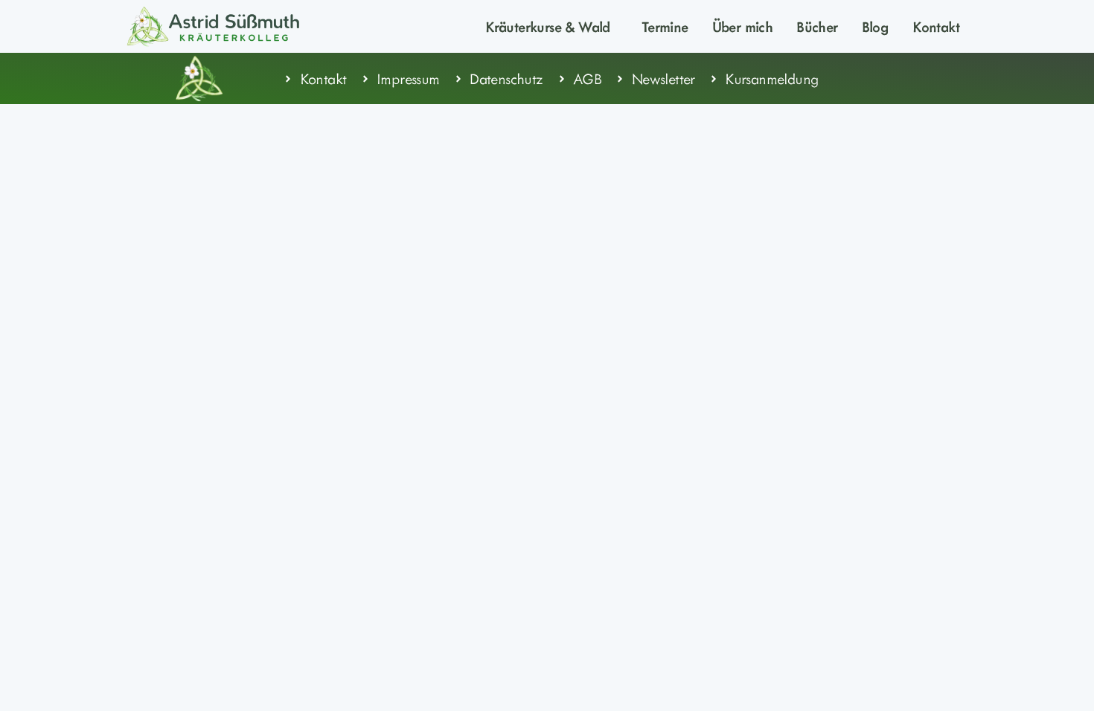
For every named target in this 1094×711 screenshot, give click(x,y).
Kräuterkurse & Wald (547, 26)
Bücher (816, 26)
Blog (875, 26)
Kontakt (935, 26)
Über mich (742, 26)
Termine (665, 26)
